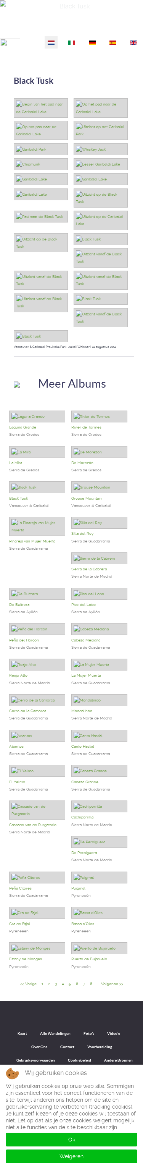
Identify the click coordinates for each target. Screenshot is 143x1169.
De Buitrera (19, 604)
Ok (71, 1140)
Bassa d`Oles (82, 924)
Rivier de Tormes (86, 427)
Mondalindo (81, 711)
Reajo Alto (18, 675)
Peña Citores (20, 888)
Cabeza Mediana (85, 640)
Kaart (22, 1033)
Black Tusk (33, 80)
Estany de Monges (25, 959)
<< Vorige (28, 984)
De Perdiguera (84, 853)
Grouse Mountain (86, 498)
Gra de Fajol (19, 924)
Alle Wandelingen (55, 1033)
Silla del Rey (82, 533)
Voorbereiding (99, 1047)
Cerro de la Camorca (27, 711)
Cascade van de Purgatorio (32, 825)
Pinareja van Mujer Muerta (32, 541)
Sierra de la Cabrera (89, 569)
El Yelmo (17, 782)
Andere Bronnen (118, 1060)
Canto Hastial (82, 746)
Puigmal (78, 888)
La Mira (15, 463)
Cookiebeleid (79, 1060)
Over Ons (39, 1047)
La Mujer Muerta (86, 675)
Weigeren (71, 1156)
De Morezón (82, 463)
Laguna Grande (22, 427)
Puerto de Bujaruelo (89, 959)
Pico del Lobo (83, 604)
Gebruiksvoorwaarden (35, 1060)
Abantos (16, 746)
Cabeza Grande (84, 782)
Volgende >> (112, 984)
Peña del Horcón (24, 640)
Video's (113, 1033)
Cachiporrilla (82, 817)
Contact (67, 1047)
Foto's (89, 1033)
